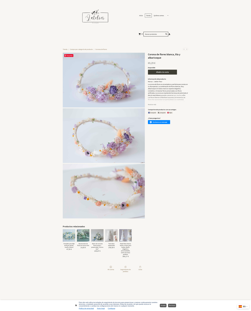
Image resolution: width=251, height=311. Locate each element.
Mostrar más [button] (152, 104)
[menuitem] (184, 49)
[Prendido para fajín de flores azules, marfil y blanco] (69, 235)
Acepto (163, 305)
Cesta (140, 269)
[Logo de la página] (95, 15)
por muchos (173, 95)
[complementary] (243, 306)
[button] (159, 122)
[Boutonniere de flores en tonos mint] (83, 235)
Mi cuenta (111, 269)
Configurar (111, 308)
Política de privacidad (86, 308)
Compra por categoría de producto (81, 49)
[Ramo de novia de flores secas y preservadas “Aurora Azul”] (97, 235)
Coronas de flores (101, 49)
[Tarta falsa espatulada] (111, 235)
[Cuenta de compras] (169, 34)
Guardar (70, 56)
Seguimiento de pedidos (125, 270)
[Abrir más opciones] (168, 15)
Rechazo (172, 305)
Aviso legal (101, 308)
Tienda (65, 49)
